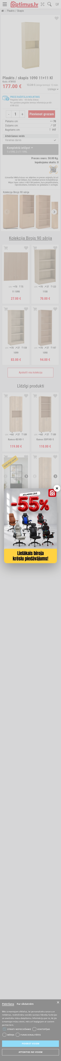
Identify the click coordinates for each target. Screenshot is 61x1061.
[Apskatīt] (30, 525)
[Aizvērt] (57, 488)
